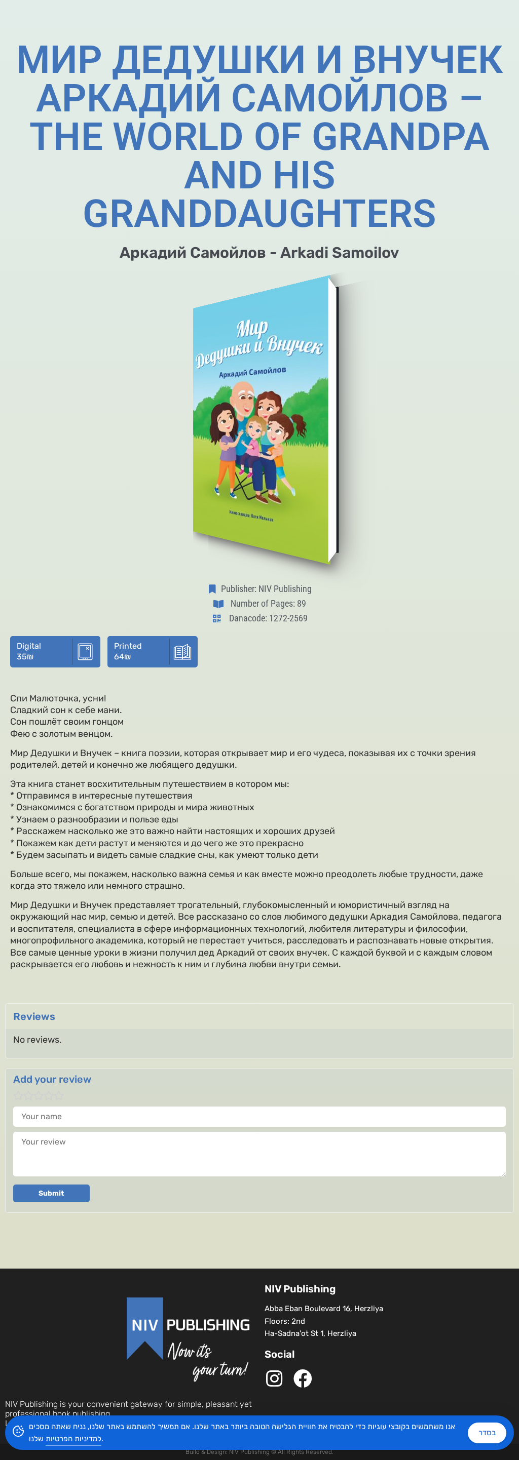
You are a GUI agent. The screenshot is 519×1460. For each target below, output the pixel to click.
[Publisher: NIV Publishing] (214, 589)
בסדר (487, 1432)
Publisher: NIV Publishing (266, 588)
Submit (51, 1193)
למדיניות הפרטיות (73, 1438)
